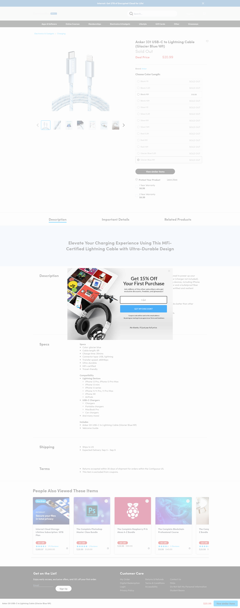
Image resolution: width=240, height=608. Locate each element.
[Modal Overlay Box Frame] (120, 304)
